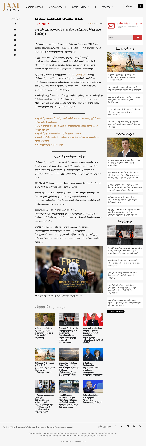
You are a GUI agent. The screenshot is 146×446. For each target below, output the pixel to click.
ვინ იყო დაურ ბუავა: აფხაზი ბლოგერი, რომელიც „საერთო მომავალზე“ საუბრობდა (44, 333)
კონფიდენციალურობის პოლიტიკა (55, 427)
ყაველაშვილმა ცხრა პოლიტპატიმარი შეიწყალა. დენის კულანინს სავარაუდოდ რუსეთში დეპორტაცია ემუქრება (93, 335)
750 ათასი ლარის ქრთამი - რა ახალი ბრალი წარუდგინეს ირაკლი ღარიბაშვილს (124, 112)
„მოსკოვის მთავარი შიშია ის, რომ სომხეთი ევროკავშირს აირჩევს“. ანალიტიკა (122, 275)
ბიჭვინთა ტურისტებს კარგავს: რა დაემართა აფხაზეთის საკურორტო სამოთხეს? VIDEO (45, 368)
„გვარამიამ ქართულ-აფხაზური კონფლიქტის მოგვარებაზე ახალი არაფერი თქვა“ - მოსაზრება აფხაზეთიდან (122, 289)
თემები (106, 7)
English (79, 18)
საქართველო (42, 23)
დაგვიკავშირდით (26, 427)
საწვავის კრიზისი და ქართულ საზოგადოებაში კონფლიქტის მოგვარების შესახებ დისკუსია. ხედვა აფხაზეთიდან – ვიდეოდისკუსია (44, 403)
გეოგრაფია (79, 7)
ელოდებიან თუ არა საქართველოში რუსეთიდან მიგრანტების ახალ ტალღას (124, 88)
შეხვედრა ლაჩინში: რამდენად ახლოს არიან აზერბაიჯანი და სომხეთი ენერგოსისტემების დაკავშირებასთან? (69, 369)
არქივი (91, 23)
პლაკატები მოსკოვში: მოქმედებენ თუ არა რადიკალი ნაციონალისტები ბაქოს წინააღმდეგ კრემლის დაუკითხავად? (69, 335)
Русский (68, 18)
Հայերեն (40, 18)
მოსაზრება (56, 7)
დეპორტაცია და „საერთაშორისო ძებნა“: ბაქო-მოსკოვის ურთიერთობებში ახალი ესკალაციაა (124, 303)
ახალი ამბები (34, 7)
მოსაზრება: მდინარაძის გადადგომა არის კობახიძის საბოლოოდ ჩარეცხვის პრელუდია (93, 369)
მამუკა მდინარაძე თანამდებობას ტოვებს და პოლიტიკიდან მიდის (92, 398)
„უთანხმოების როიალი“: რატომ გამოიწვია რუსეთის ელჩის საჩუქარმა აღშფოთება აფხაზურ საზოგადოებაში (68, 401)
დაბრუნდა (81, 74)
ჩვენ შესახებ (9, 427)
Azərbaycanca (54, 18)
